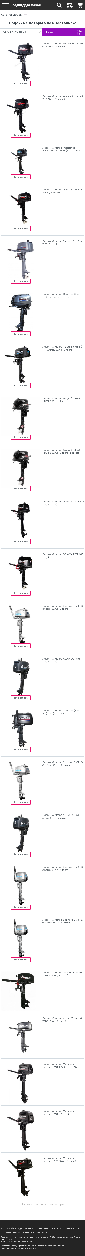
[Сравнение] (69, 5)
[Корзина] (80, 5)
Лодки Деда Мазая (26, 5)
